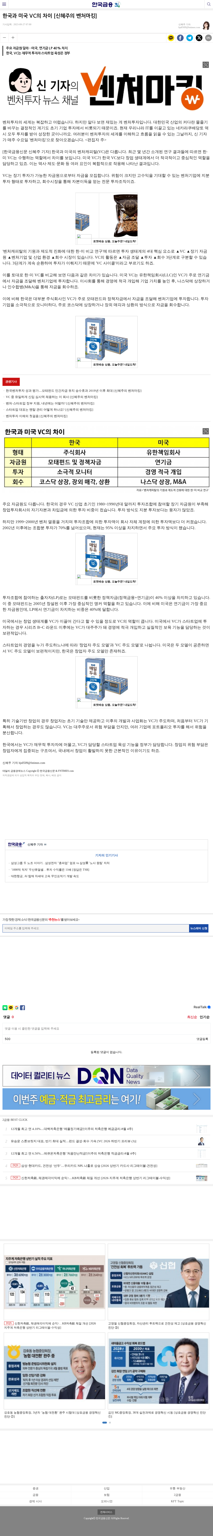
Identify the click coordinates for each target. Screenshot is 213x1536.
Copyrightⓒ (89, 1518)
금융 (35, 1494)
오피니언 (107, 1501)
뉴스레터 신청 (198, 928)
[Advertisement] (106, 807)
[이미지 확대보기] (206, 65)
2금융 (177, 1494)
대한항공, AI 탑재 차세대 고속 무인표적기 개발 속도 (45, 876)
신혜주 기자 (36, 844)
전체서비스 (106, 1512)
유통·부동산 (177, 1488)
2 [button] (110, 1423)
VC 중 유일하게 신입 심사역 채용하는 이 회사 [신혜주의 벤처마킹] (52, 397)
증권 (35, 1488)
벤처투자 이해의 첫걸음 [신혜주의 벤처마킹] (36, 416)
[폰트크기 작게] (4, 37)
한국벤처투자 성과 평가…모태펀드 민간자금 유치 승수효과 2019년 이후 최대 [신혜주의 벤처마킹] (73, 390)
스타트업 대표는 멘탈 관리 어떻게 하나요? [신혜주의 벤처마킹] (49, 409)
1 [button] (104, 1423)
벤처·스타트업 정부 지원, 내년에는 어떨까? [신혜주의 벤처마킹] (50, 403)
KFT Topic (177, 1501)
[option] (106, 1331)
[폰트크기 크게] (13, 37)
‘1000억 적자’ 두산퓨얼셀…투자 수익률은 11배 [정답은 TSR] (50, 869)
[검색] (208, 4)
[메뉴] (4, 4)
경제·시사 (35, 1501)
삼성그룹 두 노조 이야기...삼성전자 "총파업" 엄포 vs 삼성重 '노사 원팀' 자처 (60, 863)
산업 (107, 1488)
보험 (107, 1494)
